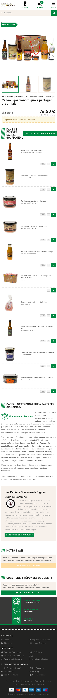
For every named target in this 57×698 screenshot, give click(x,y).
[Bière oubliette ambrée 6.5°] (53, 164)
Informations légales (38, 659)
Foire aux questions (12, 652)
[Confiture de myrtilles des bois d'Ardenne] (53, 366)
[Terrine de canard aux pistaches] (53, 240)
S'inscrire (7, 643)
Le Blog (35, 671)
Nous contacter (38, 675)
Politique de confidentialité (41, 640)
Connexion (8, 640)
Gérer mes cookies (37, 643)
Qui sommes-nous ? (12, 668)
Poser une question (29, 593)
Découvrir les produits (19, 535)
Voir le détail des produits (39, 133)
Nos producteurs (10, 675)
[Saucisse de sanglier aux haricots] (53, 189)
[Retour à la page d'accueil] (8, 5)
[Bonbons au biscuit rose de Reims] (53, 316)
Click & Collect (35, 652)
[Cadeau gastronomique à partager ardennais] (28, 47)
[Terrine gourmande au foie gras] (53, 215)
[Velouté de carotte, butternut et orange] (53, 265)
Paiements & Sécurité (12, 659)
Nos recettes (38, 668)
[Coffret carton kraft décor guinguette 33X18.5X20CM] (53, 290)
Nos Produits (9, 671)
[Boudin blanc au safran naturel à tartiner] (53, 391)
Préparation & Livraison (13, 656)
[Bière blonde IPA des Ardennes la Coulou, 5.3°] (53, 341)
